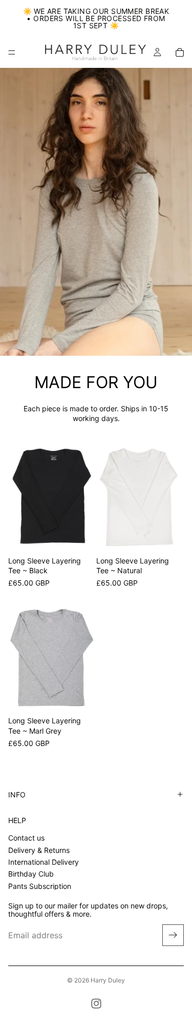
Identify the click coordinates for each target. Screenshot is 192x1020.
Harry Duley (108, 980)
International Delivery (43, 862)
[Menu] (12, 52)
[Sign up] (173, 935)
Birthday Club (31, 874)
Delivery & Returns (39, 850)
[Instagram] (96, 1003)
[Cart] (179, 52)
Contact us (26, 837)
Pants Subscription (39, 886)
